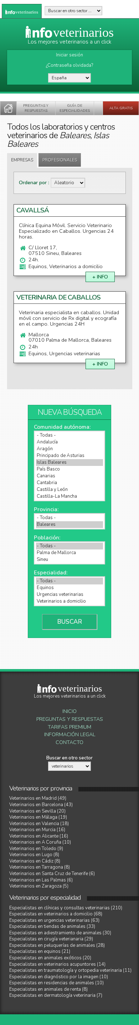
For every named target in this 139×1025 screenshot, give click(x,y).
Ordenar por (33, 182)
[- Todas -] (69, 435)
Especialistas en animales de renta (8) (48, 989)
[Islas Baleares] (69, 462)
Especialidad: (50, 573)
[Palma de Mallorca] (69, 552)
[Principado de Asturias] (69, 455)
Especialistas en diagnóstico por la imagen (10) (58, 977)
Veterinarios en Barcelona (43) (41, 805)
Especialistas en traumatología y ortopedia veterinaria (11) (70, 970)
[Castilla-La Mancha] (69, 496)
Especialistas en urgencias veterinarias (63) (54, 920)
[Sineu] (69, 559)
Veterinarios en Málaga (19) (38, 817)
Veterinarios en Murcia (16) (37, 829)
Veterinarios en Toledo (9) (36, 848)
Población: (47, 538)
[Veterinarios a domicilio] (69, 601)
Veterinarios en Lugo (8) (34, 854)
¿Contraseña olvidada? (69, 65)
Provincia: (46, 509)
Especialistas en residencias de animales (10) (56, 983)
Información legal (69, 734)
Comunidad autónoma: (62, 427)
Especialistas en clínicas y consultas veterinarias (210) (65, 908)
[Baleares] (69, 524)
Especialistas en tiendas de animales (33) (52, 926)
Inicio (69, 711)
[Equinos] (69, 587)
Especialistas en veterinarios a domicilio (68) (55, 914)
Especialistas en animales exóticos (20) (50, 958)
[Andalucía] (69, 442)
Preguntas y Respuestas (69, 719)
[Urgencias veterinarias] (69, 594)
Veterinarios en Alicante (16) (38, 836)
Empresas (22, 160)
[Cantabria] (69, 482)
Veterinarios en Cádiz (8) (34, 861)
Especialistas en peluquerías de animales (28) (57, 945)
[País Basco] (69, 469)
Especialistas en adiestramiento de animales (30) (60, 933)
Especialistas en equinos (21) (39, 951)
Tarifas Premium (69, 727)
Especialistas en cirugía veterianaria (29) (51, 939)
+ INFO (100, 276)
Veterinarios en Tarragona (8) (39, 867)
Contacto (69, 742)
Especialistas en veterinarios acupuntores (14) (57, 964)
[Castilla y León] (69, 489)
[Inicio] (8, 108)
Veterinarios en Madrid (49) (37, 798)
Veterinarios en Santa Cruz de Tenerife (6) (52, 873)
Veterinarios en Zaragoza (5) (38, 886)
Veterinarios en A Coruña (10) (40, 842)
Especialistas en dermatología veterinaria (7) (55, 995)
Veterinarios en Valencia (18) (39, 823)
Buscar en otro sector (69, 758)
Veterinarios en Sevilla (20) (37, 811)
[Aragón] (69, 449)
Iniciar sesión (69, 55)
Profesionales (59, 160)
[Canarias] (69, 476)
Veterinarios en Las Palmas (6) (41, 880)
